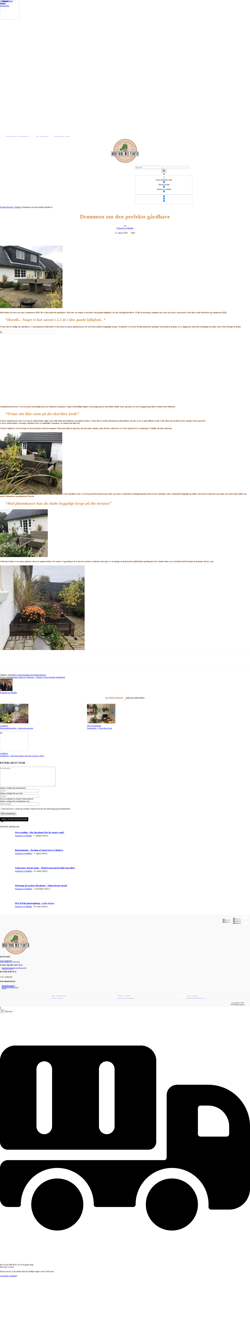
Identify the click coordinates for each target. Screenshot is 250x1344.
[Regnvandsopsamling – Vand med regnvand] (14, 722)
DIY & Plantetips (94, 726)
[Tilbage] (2, 1011)
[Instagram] (245, 923)
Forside (3, 207)
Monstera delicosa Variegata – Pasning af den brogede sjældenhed (38, 677)
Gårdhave (18, 207)
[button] (125, 1008)
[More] (139, 237)
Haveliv (10, 207)
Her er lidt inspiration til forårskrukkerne (29, 675)
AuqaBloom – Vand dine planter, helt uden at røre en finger (22, 756)
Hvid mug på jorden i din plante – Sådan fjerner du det (41, 885)
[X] (120, 236)
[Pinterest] (129, 236)
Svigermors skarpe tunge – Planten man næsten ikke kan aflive (45, 868)
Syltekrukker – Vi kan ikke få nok (99, 728)
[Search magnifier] (163, 171)
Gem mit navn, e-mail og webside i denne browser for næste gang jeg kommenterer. (36, 809)
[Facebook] (111, 236)
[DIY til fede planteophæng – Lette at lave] (10, 19)
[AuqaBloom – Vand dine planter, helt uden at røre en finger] (14, 750)
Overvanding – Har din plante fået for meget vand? (39, 832)
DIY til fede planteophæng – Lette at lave (34, 903)
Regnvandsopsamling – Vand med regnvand (16, 728)
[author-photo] (6, 690)
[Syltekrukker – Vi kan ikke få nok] (101, 722)
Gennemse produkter (8, 1276)
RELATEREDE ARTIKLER (114, 698)
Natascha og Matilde (125, 228)
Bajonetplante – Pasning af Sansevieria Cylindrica (39, 850)
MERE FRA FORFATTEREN (135, 698)
